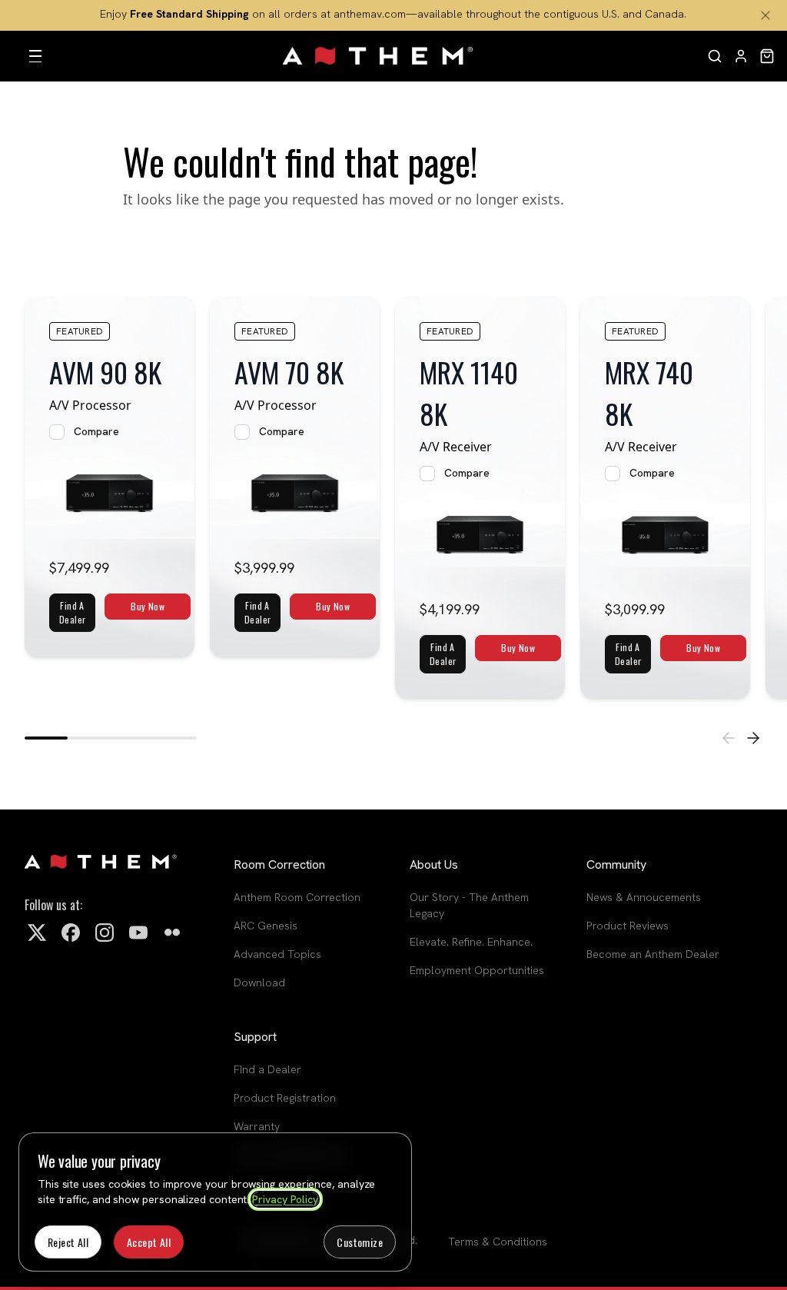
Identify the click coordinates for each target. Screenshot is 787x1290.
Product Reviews (627, 926)
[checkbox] (57, 432)
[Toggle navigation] (35, 56)
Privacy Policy (285, 1199)
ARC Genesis (265, 926)
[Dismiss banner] (765, 15)
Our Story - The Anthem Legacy (469, 905)
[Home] (379, 56)
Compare (96, 431)
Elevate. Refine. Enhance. (471, 942)
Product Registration (285, 1098)
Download (259, 982)
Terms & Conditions (497, 1241)
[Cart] (767, 56)
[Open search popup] (714, 56)
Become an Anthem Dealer (652, 954)
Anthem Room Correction (297, 897)
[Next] (753, 738)
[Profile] (741, 56)
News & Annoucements (643, 897)
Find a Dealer (267, 1069)
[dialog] (215, 1202)
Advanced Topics (277, 954)
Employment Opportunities (477, 970)
